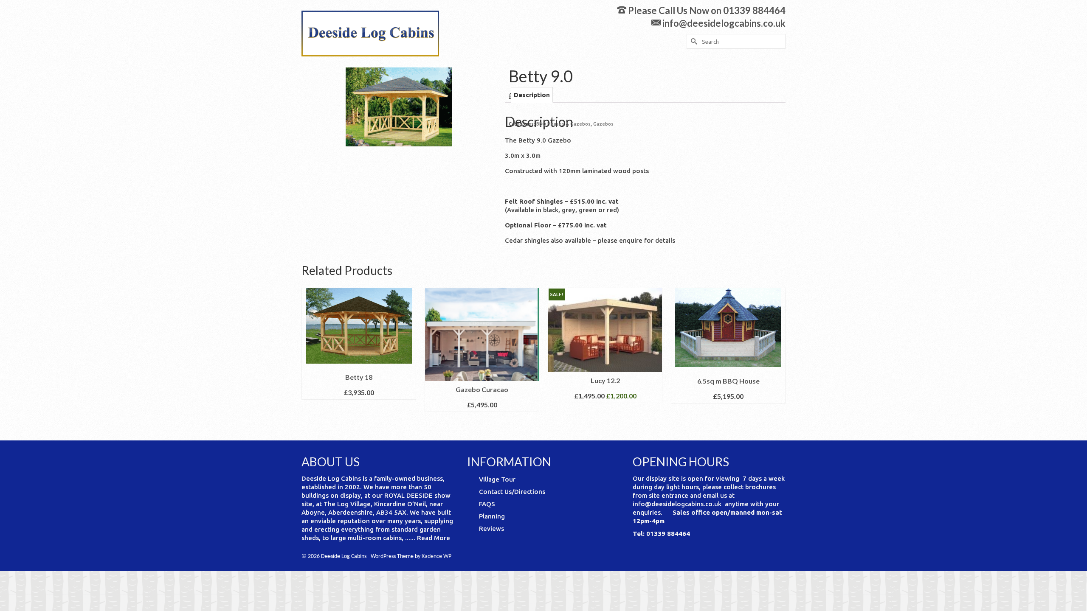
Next (778, 357)
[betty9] (399, 106)
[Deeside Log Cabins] (377, 33)
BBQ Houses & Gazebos (563, 123)
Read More (433, 537)
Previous (308, 357)
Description (532, 94)
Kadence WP (436, 556)
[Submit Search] (693, 41)
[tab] (532, 95)
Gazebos (603, 123)
